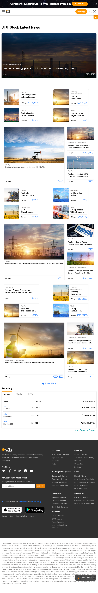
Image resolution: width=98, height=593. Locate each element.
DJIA (5, 414)
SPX (5, 406)
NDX (5, 422)
